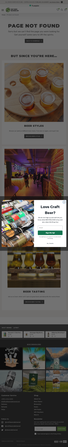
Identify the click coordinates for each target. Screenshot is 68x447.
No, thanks (50, 243)
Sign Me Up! (50, 233)
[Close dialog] (64, 202)
